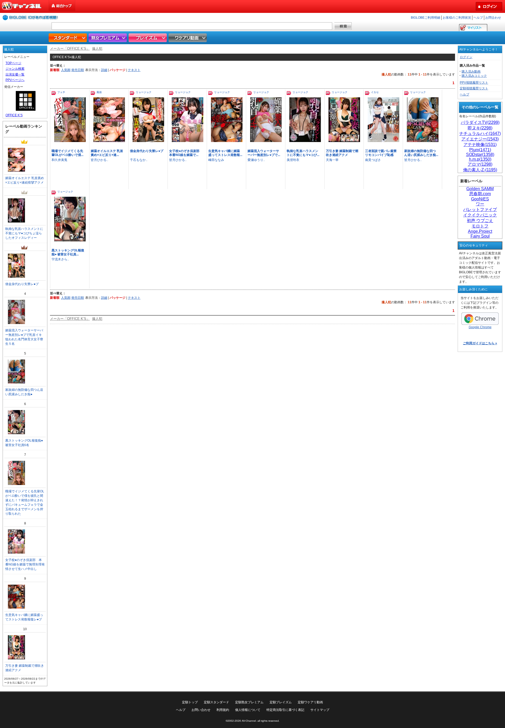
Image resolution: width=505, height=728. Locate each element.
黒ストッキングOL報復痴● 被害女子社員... (68, 252)
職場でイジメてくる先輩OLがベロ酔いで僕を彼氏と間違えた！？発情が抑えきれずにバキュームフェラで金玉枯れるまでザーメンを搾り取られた (24, 502)
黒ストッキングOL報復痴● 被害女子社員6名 (24, 443)
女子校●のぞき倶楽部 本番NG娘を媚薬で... (186, 153)
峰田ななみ (216, 160)
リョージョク (144, 92)
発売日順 (77, 70)
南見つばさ (373, 160)
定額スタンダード (216, 702)
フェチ (61, 92)
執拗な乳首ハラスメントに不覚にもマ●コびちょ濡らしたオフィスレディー (24, 233)
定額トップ (190, 702)
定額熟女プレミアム (249, 702)
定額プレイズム (281, 702)
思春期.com (480, 193)
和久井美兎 (59, 160)
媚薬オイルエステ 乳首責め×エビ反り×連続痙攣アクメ (24, 180)
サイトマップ (319, 710)
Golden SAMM (480, 188)
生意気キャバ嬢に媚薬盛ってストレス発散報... (225, 153)
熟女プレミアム (108, 37)
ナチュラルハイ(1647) (480, 133)
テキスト (134, 70)
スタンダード (68, 37)
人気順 (65, 70)
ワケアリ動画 (188, 37)
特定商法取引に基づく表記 (285, 710)
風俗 (99, 92)
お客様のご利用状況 (457, 17)
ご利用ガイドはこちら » (480, 343)
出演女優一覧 (15, 74)
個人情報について (247, 710)
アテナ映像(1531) (480, 144)
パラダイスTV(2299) (480, 122)
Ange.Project (480, 231)
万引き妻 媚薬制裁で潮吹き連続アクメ (342, 153)
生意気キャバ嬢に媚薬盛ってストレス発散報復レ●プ (24, 617)
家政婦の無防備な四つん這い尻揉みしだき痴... (421, 153)
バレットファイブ (480, 209)
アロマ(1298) (480, 164)
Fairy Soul (480, 236)
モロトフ (480, 226)
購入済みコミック (474, 75)
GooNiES (480, 199)
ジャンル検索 (15, 68)
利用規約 (222, 710)
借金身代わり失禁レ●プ (146, 151)
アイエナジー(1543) (480, 139)
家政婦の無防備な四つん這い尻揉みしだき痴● (24, 392)
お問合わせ (493, 17)
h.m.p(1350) (480, 159)
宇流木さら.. (60, 259)
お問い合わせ (200, 710)
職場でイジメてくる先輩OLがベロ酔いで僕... (67, 153)
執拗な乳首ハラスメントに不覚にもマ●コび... (303, 153)
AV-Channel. (249, 720)
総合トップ (62, 5)
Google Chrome (480, 327)
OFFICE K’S (14, 115)
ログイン (466, 57)
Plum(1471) (480, 150)
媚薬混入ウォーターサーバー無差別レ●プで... (264, 153)
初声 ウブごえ (480, 220)
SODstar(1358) (480, 154)
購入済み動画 (471, 71)
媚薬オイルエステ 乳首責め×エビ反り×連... (107, 153)
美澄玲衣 (293, 160)
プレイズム (148, 37)
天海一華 (332, 160)
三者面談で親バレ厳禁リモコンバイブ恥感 (381, 153)
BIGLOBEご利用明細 (425, 17)
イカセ (375, 92)
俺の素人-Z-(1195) (480, 170)
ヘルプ (478, 17)
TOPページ (13, 63)
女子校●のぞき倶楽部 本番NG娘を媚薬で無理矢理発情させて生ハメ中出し (25, 564)
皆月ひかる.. (99, 160)
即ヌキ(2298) (480, 128)
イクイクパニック (480, 215)
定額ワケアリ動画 (310, 702)
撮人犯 (97, 48)
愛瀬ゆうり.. (256, 160)
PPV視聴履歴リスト (474, 82)
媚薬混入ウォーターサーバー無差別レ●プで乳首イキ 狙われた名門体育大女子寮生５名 (25, 337)
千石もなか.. (138, 160)
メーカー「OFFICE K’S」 (70, 48)
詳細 (104, 70)
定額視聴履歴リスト (474, 88)
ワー (480, 204)
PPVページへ (15, 80)
